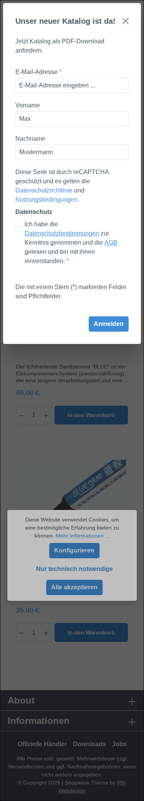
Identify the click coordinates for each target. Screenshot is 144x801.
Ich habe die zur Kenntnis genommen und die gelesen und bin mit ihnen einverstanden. (71, 242)
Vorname (27, 105)
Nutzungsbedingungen (46, 199)
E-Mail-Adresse (38, 72)
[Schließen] (125, 21)
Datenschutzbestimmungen (62, 233)
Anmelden (109, 324)
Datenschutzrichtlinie (44, 190)
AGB (111, 242)
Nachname (30, 138)
